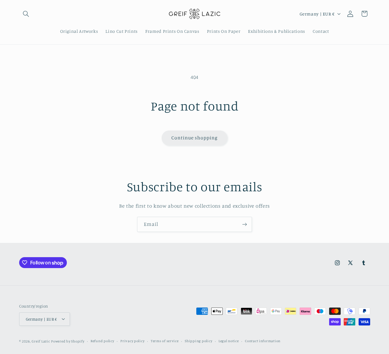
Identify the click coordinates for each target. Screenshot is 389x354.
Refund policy (102, 341)
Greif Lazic (41, 341)
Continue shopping (194, 138)
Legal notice (229, 341)
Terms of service (165, 341)
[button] (26, 14)
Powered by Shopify (67, 341)
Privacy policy (132, 341)
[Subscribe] (245, 224)
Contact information (263, 341)
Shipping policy (198, 341)
